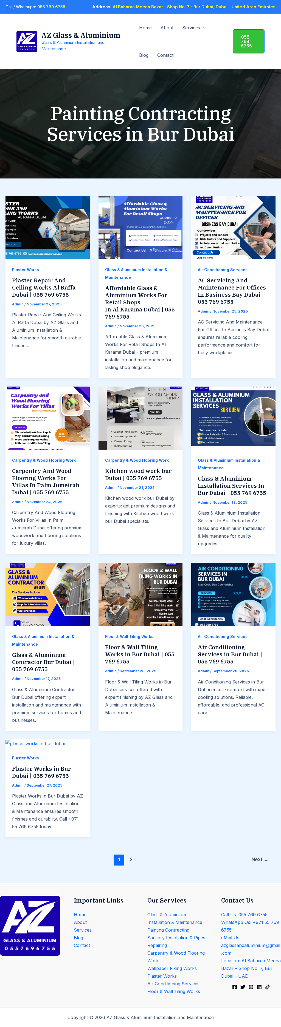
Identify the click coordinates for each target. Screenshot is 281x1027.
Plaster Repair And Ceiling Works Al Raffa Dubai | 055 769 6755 (44, 287)
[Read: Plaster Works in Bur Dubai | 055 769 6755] (35, 743)
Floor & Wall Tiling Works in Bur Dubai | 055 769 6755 (140, 654)
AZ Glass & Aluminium (80, 35)
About (167, 27)
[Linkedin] (259, 987)
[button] (203, 27)
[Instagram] (251, 987)
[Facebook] (234, 987)
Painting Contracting (168, 930)
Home (145, 27)
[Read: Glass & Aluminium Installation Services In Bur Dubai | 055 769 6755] (233, 418)
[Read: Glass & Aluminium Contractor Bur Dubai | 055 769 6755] (47, 594)
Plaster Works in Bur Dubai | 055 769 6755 (41, 772)
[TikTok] (267, 987)
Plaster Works (25, 269)
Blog (143, 55)
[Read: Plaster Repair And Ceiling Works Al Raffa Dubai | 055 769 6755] (47, 227)
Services (191, 27)
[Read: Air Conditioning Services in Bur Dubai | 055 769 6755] (233, 594)
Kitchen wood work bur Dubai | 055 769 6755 (138, 474)
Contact (165, 55)
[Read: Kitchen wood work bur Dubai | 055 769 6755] (141, 418)
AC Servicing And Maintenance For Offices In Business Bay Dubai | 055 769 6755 (232, 291)
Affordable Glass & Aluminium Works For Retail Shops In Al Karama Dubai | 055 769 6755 (140, 302)
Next (260, 859)
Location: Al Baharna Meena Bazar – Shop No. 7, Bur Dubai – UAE (251, 968)
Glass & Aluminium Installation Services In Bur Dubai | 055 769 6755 (232, 486)
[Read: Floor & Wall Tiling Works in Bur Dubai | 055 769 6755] (141, 594)
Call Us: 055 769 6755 (244, 914)
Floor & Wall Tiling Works (129, 636)
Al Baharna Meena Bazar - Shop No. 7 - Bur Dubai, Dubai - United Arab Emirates (194, 6)
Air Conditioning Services (223, 269)
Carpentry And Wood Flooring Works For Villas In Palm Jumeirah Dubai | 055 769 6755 (46, 481)
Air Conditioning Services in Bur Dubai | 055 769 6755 (230, 654)
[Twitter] (242, 987)
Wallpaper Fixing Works (172, 968)
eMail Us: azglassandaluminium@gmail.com (250, 945)
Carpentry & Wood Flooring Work (44, 460)
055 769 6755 (51, 6)
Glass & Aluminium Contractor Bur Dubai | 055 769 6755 (43, 662)
